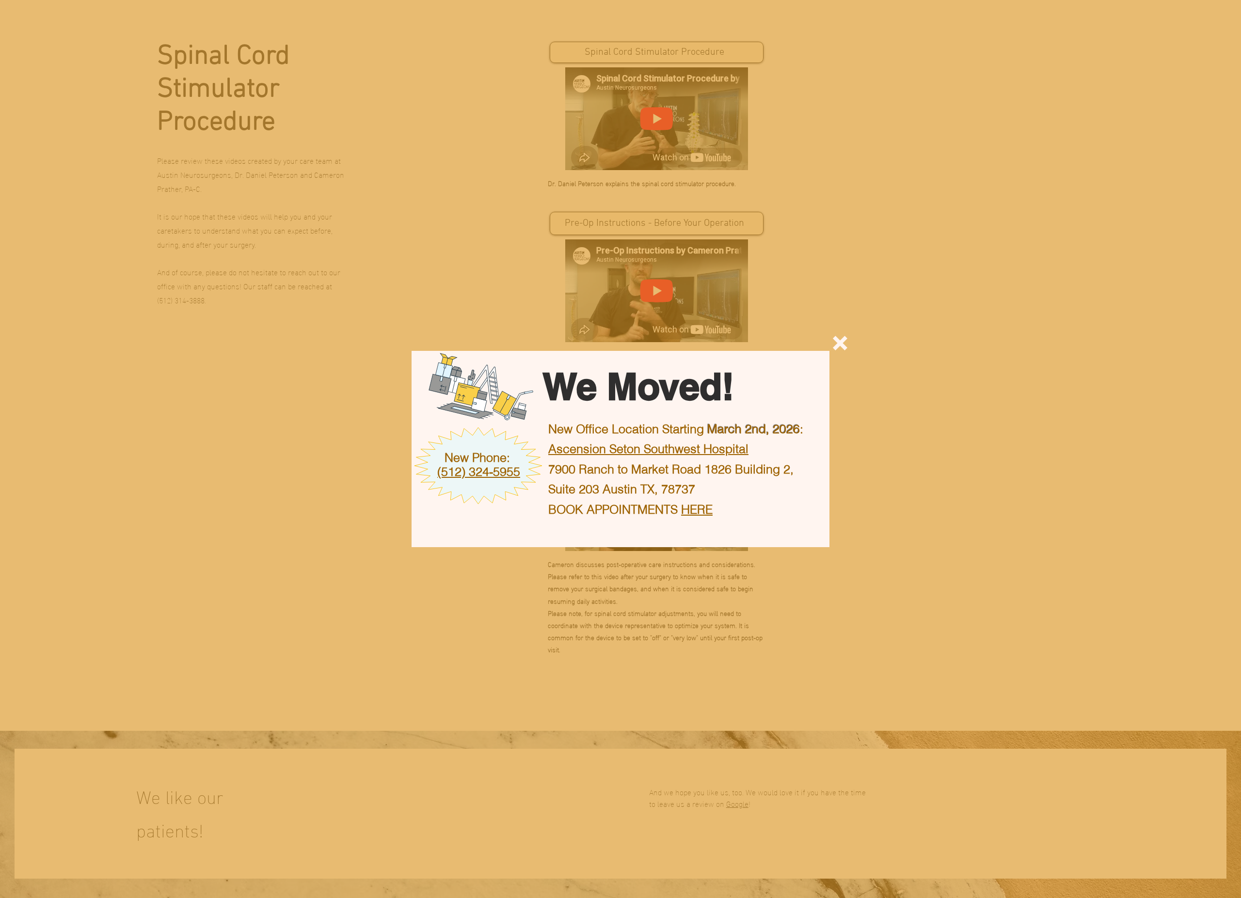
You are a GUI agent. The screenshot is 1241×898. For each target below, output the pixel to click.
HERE (697, 509)
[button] (840, 343)
